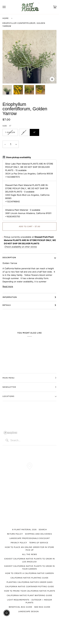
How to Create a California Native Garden (29, 573)
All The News (29, 554)
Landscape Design (28, 611)
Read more (8, 286)
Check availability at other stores (21, 246)
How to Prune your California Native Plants (29, 591)
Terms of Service (38, 543)
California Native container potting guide (29, 586)
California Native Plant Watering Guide (29, 595)
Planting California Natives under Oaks (30, 582)
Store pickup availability (18, 157)
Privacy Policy (19, 543)
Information (10, 297)
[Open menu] (7, 7)
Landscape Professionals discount (29, 538)
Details (7, 305)
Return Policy (15, 534)
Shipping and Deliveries (38, 534)
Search (43, 529)
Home (6, 18)
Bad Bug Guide (42, 607)
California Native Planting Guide (29, 578)
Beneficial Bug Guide (20, 607)
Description (9, 257)
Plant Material (22, 529)
